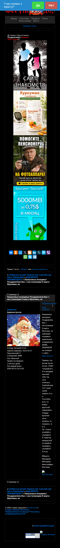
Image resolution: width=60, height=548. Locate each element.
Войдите (24, 269)
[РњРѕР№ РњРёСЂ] (20, 253)
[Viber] (48, 253)
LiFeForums (32, 508)
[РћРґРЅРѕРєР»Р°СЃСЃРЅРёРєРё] (16, 253)
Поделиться (47, 304)
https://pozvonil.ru (49, 356)
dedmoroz (11, 310)
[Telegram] (35, 257)
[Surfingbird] (44, 253)
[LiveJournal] (39, 253)
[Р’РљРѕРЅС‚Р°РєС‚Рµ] (11, 253)
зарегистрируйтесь (40, 269)
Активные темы (29, 26)
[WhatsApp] (25, 257)
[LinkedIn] (34, 253)
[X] (25, 253)
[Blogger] (30, 253)
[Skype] (30, 257)
